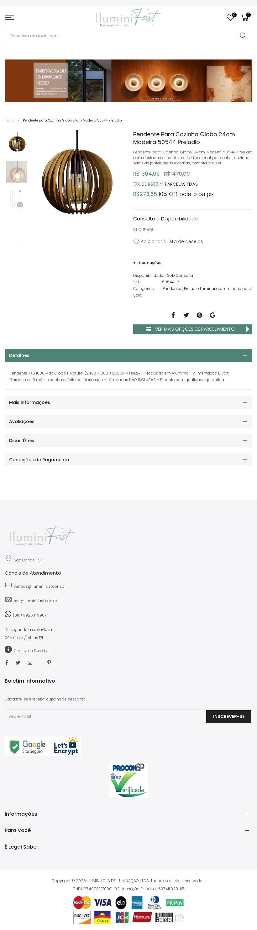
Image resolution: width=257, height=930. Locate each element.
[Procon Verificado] (128, 780)
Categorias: (144, 288)
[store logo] (128, 17)
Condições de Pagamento (39, 460)
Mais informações (29, 402)
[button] (17, 142)
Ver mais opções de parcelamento (194, 329)
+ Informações (147, 262)
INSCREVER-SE (228, 716)
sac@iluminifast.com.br (36, 600)
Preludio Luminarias (202, 288)
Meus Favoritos (234, 15)
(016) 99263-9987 (29, 615)
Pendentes (172, 288)
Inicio (9, 120)
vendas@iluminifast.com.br (40, 586)
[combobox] (128, 36)
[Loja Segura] (43, 754)
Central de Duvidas (32, 650)
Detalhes (19, 355)
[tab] (128, 355)
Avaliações (21, 421)
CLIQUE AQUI (144, 229)
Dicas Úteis (21, 440)
